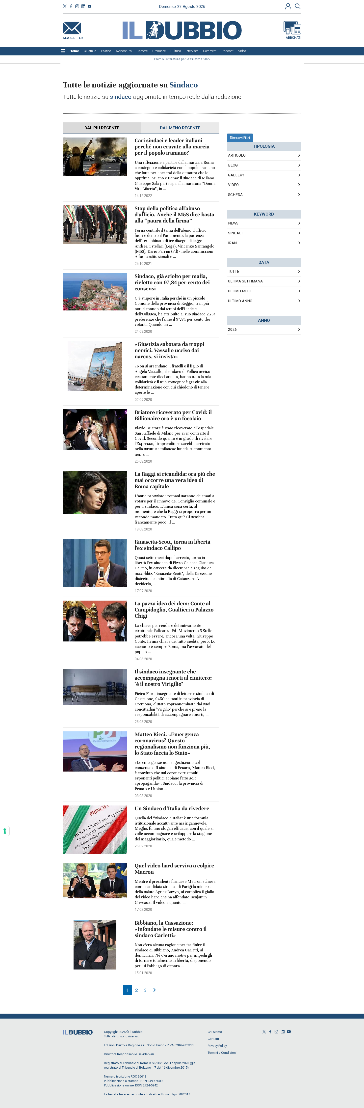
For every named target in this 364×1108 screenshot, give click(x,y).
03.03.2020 (143, 796)
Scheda (235, 195)
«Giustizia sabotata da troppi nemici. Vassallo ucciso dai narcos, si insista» (169, 350)
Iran (232, 243)
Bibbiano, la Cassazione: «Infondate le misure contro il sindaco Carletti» (171, 929)
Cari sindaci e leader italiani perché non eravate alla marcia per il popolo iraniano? (172, 146)
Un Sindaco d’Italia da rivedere (172, 808)
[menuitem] (74, 51)
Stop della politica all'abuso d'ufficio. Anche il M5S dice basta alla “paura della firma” (174, 214)
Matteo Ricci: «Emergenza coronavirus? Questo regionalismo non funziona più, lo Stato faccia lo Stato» (172, 743)
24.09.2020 (143, 331)
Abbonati (293, 37)
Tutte (233, 271)
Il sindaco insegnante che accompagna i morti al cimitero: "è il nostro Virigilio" (173, 678)
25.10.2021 (143, 264)
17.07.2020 (143, 591)
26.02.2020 (143, 846)
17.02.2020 (143, 910)
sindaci (235, 233)
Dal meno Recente (180, 127)
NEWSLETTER (73, 37)
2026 (232, 329)
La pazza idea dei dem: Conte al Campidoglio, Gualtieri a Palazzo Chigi (174, 609)
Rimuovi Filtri (240, 138)
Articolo (237, 155)
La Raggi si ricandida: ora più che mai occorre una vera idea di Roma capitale (175, 480)
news (233, 223)
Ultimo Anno (240, 301)
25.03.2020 (143, 722)
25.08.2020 (143, 461)
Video (233, 185)
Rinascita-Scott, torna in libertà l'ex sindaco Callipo (172, 545)
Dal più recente (102, 127)
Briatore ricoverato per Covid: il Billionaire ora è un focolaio (173, 415)
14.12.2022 (143, 196)
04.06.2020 (143, 659)
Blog (233, 165)
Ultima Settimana (245, 281)
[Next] (154, 990)
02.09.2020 (143, 400)
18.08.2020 (143, 529)
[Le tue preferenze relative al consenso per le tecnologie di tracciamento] (4, 831)
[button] (288, 6)
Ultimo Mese (240, 291)
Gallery (236, 175)
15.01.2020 (143, 973)
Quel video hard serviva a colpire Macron (174, 868)
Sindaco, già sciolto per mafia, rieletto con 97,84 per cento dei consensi (172, 282)
